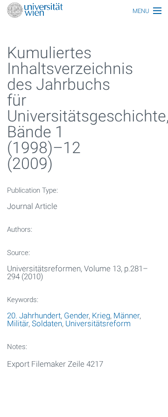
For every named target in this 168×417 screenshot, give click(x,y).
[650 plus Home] (84, 11)
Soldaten (47, 323)
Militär (17, 323)
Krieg (101, 315)
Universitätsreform (98, 323)
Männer (126, 315)
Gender (76, 315)
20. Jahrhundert (34, 315)
